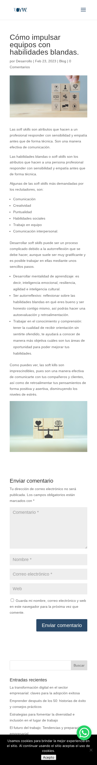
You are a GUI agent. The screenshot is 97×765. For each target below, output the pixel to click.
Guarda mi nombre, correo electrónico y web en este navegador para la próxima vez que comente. (48, 606)
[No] (90, 749)
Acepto (48, 757)
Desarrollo (24, 61)
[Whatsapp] (84, 732)
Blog (62, 61)
